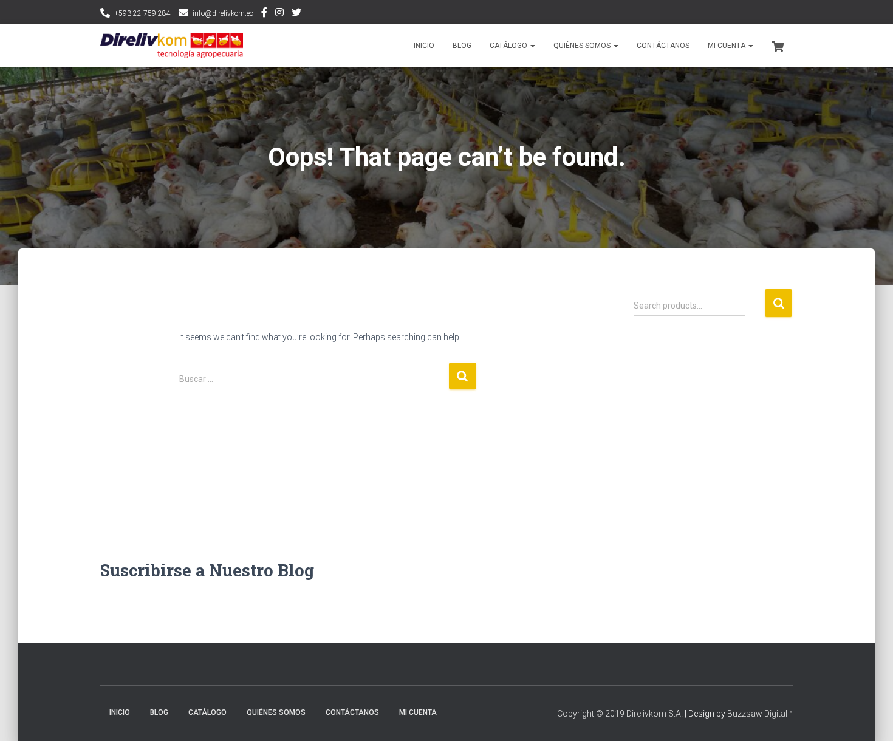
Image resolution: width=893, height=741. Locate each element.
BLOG (462, 45)
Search (778, 303)
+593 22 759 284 (142, 13)
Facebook (264, 14)
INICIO (424, 45)
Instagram (279, 14)
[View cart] (777, 45)
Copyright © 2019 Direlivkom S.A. (620, 714)
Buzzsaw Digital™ (760, 714)
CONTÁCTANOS (663, 45)
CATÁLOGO (509, 45)
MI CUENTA (727, 45)
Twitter (296, 14)
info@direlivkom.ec (223, 13)
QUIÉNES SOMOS (582, 45)
